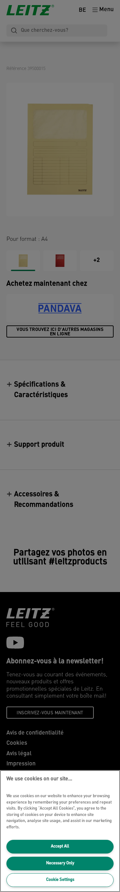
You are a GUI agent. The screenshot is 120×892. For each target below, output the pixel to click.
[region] (60, 831)
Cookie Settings (60, 880)
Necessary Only (60, 863)
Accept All (60, 846)
